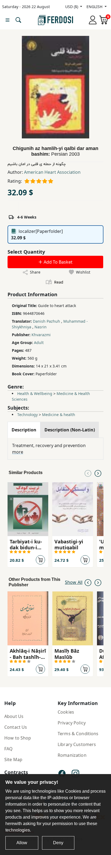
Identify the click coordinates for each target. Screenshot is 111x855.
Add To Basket (57, 262)
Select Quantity (26, 251)
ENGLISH (94, 6)
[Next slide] (97, 472)
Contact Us (15, 727)
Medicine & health (58, 414)
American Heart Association (52, 172)
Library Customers (77, 744)
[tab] (24, 430)
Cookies (66, 712)
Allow (21, 842)
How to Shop (17, 738)
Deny (58, 842)
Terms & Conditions (78, 734)
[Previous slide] (88, 472)
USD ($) (72, 6)
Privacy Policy (72, 723)
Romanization (72, 755)
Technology (27, 414)
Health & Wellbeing (34, 393)
